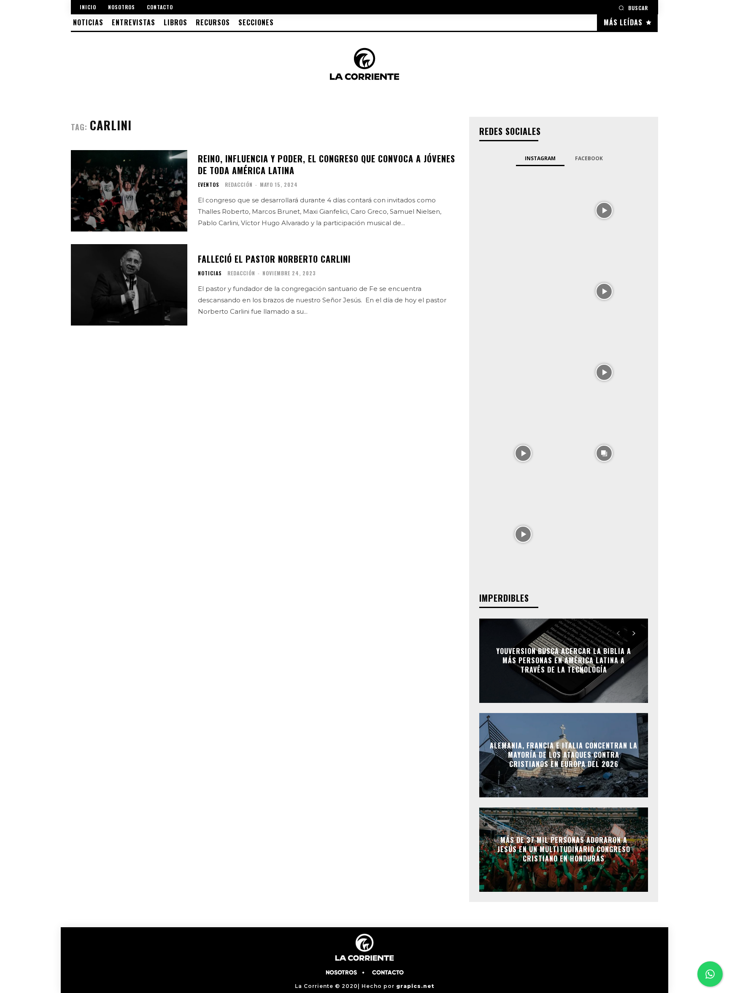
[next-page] (633, 633)
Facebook (589, 158)
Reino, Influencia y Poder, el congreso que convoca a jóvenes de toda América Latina (326, 164)
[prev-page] (618, 633)
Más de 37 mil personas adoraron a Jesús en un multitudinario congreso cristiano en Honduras (563, 849)
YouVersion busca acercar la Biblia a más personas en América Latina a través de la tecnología (563, 660)
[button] (633, 8)
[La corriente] (364, 64)
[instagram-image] (523, 209)
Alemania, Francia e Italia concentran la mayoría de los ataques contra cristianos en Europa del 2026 (563, 755)
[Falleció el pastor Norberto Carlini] (129, 285)
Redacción (239, 184)
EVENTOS (208, 184)
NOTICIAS (210, 273)
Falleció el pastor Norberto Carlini (274, 259)
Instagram (540, 158)
